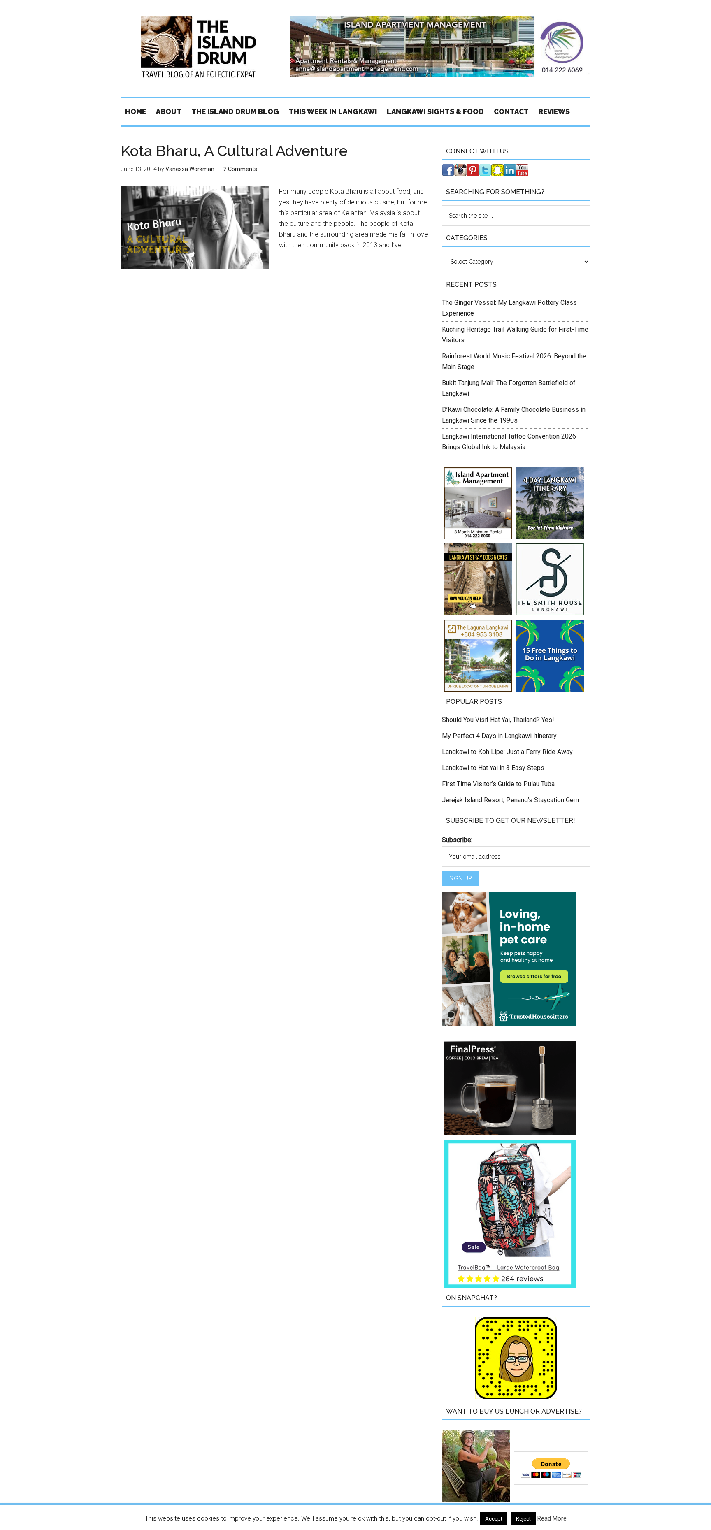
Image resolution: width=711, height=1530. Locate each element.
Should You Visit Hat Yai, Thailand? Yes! (498, 720)
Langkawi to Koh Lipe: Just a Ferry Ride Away (507, 752)
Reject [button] (523, 1519)
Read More (552, 1518)
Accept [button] (493, 1519)
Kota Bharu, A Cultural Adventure (234, 150)
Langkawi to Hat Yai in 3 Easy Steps (493, 768)
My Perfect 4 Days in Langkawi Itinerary (499, 736)
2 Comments (240, 169)
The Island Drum (199, 47)
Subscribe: (457, 840)
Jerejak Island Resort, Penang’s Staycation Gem (510, 800)
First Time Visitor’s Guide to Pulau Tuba (498, 784)
